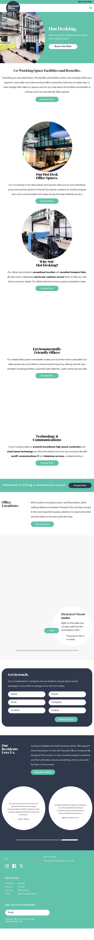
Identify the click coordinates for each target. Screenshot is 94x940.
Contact (21, 887)
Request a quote (43, 772)
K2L (20, 922)
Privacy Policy (24, 890)
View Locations (42, 524)
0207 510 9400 (85, 2)
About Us (9, 887)
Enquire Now (47, 201)
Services (21, 883)
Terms (7, 894)
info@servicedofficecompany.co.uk (58, 861)
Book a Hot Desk (63, 47)
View (51, 631)
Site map (9, 890)
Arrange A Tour (47, 100)
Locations (9, 883)
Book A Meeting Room (27, 894)
